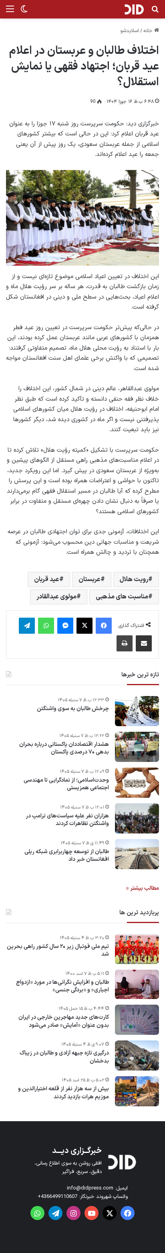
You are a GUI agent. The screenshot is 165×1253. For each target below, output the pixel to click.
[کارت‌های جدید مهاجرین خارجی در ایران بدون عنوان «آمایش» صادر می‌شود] (137, 1020)
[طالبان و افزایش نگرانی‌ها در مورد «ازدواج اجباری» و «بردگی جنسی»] (137, 984)
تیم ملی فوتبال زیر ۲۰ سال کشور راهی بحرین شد (58, 950)
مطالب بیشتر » (142, 888)
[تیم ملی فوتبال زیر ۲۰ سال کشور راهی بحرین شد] (137, 949)
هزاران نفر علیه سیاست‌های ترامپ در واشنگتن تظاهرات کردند (67, 820)
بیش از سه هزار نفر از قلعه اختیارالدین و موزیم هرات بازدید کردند (63, 1093)
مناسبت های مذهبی (122, 597)
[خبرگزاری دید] (134, 9)
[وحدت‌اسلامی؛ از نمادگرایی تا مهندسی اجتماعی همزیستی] (137, 783)
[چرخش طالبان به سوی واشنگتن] (137, 711)
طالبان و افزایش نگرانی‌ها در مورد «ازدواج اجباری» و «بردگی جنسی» (62, 986)
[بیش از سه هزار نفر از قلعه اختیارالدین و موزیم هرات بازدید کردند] (137, 1091)
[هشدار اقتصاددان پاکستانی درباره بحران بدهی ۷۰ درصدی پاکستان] (137, 747)
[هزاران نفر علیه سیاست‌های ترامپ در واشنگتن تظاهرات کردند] (137, 818)
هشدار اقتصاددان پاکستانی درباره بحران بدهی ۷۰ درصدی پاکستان (64, 748)
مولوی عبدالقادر (56, 597)
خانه (148, 31)
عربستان (89, 579)
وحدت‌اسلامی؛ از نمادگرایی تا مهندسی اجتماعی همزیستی (66, 784)
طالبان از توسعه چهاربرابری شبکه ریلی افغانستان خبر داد (66, 856)
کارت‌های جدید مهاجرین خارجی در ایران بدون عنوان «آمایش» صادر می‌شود (63, 1021)
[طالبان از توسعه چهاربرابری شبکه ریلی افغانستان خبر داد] (137, 854)
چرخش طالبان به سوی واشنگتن (73, 709)
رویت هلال (134, 579)
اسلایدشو (129, 31)
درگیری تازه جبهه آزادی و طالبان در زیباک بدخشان (64, 1057)
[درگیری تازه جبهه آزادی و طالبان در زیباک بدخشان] (137, 1055)
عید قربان (46, 579)
